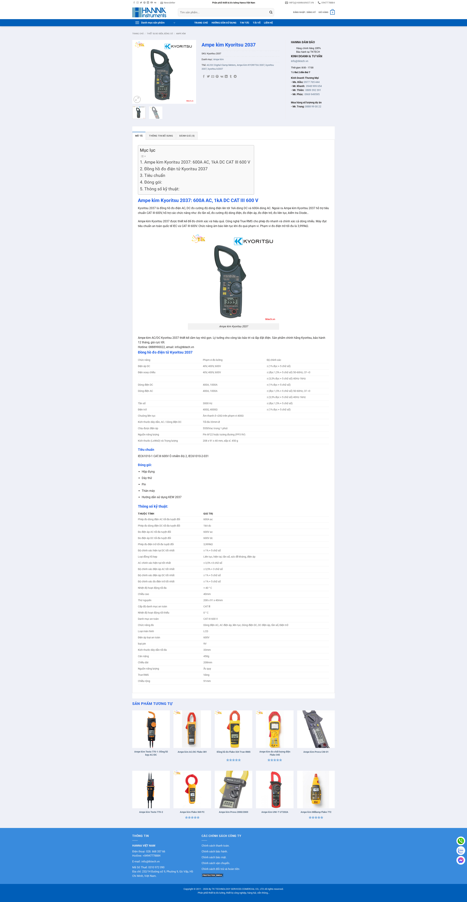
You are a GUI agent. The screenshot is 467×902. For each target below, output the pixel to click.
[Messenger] (460, 860)
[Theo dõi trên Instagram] (137, 2)
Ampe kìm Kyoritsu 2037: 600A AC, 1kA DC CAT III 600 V (197, 162)
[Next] (190, 71)
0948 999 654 (314, 86)
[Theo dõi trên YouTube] (151, 2)
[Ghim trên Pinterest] (217, 76)
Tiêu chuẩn (154, 175)
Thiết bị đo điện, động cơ (160, 33)
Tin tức (244, 22)
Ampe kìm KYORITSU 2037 (251, 65)
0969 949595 (312, 94)
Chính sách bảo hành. (215, 851)
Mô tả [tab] (139, 135)
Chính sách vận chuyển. (216, 863)
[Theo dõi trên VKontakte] (155, 2)
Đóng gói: (153, 182)
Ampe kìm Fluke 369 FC (192, 812)
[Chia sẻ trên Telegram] (235, 76)
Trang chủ (138, 33)
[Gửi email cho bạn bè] (212, 76)
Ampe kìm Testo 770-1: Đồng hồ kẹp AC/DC (151, 753)
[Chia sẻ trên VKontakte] (221, 76)
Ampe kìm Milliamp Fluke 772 (316, 812)
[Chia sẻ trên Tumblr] (230, 76)
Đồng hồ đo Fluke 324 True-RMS (233, 751)
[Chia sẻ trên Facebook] (203, 76)
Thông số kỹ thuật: (162, 189)
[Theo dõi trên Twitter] (141, 2)
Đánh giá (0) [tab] (187, 135)
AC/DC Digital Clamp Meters (221, 65)
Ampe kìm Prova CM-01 (316, 751)
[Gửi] (271, 12)
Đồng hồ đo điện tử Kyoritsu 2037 (176, 168)
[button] (168, 2)
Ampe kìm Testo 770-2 (151, 812)
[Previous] (138, 71)
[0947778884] (460, 841)
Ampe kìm (181, 33)
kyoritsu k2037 (215, 68)
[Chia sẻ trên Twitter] (208, 76)
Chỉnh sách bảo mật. (214, 857)
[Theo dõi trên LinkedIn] (148, 2)
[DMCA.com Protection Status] (212, 875)
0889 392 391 (313, 90)
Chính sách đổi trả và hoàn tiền (220, 869)
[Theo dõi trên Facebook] (134, 2)
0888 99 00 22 (313, 106)
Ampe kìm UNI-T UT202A (274, 812)
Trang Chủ (201, 22)
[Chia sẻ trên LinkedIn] (226, 76)
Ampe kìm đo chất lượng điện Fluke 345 (274, 753)
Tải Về (256, 22)
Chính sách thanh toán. (215, 845)
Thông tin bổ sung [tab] (161, 135)
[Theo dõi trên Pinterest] (144, 2)
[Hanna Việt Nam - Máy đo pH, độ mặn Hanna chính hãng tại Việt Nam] (152, 12)
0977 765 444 (312, 82)
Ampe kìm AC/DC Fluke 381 (192, 751)
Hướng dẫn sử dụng (224, 22)
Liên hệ (268, 22)
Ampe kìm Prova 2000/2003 (233, 812)
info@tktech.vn (299, 61)
